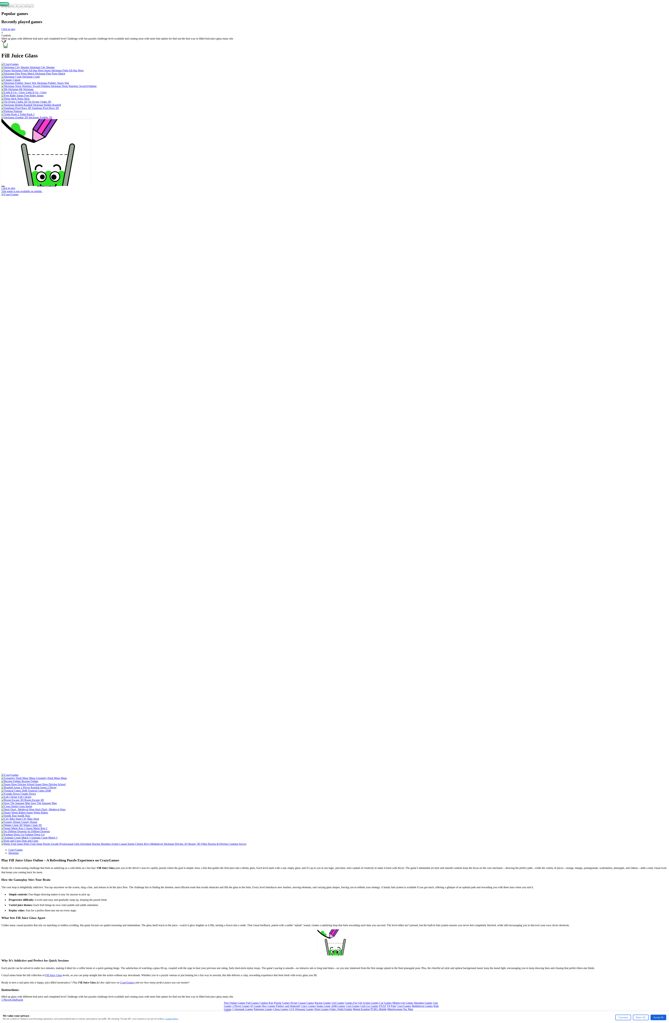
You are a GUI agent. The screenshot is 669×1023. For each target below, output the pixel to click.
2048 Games (338, 1006)
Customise (623, 1017)
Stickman (13, 852)
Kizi (271, 1002)
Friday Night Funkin (340, 1009)
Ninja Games (321, 1009)
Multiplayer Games (422, 1006)
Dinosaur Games (304, 1009)
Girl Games (338, 1002)
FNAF (382, 1006)
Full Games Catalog (257, 1002)
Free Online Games (234, 1002)
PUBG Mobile (378, 1009)
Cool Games (353, 1006)
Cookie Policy (172, 1018)
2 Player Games (241, 1006)
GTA (291, 1009)
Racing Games (323, 1002)
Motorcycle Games (402, 1002)
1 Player (5, 999)
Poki (393, 1006)
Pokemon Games (263, 1009)
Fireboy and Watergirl (288, 1006)
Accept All (658, 1017)
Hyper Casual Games (302, 1002)
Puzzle (19, 999)
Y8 (388, 1006)
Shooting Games (423, 1002)
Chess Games (280, 1009)
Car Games (385, 1002)
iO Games (256, 1006)
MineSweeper (395, 1009)
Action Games (371, 1002)
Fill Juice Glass (53, 975)
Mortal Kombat (361, 1009)
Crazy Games (308, 1006)
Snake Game (323, 1006)
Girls (13, 999)
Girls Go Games (369, 1006)
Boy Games (268, 1006)
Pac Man (408, 1009)
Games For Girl (353, 1002)
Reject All (640, 1017)
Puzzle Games (282, 1002)
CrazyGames (15, 849)
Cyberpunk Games (242, 1009)
